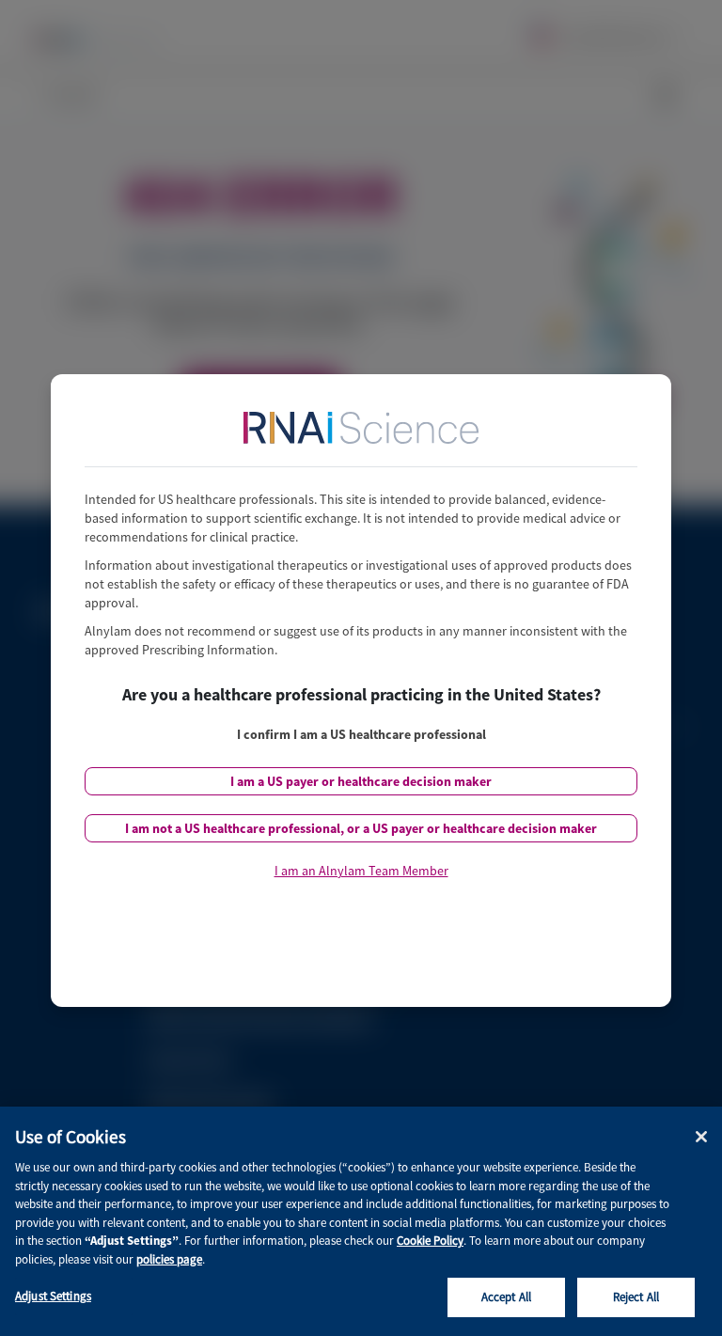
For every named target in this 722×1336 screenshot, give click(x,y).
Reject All (636, 1297)
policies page (169, 1259)
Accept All (506, 1297)
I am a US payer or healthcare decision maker (361, 781)
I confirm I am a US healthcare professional (361, 734)
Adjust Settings (53, 1296)
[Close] (701, 1136)
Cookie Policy (430, 1241)
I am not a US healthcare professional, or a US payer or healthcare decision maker (361, 828)
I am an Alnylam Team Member (361, 870)
